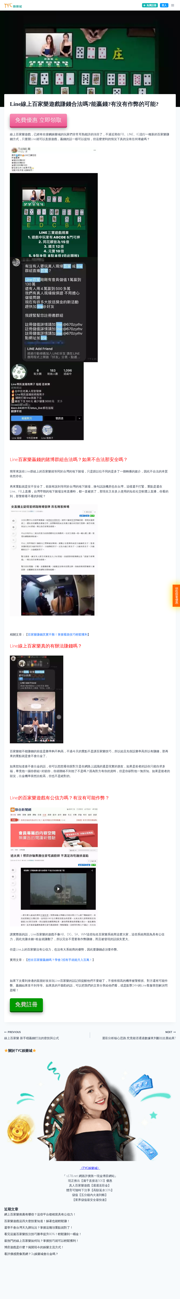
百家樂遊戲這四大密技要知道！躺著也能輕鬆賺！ (37, 1221)
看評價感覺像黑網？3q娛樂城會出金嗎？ (31, 1253)
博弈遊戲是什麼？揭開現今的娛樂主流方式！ (34, 1247)
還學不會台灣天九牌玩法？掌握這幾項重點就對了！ (38, 1227)
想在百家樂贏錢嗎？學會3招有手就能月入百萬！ (60, 959)
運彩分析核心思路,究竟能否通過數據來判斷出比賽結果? (139, 1035)
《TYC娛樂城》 (90, 1168)
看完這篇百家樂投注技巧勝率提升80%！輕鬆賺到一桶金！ (43, 1234)
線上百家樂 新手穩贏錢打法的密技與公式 (31, 1035)
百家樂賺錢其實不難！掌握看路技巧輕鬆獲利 (58, 634)
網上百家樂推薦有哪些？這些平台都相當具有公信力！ (40, 1214)
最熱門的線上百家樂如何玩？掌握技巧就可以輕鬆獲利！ (41, 1240)
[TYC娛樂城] (13, 5)
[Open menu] (172, 5)
